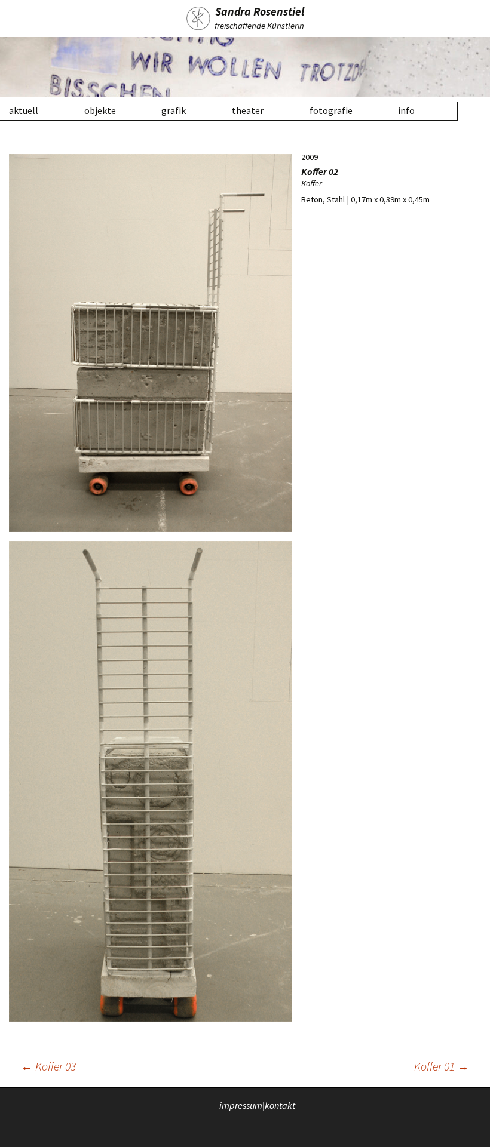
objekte (100, 110)
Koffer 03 (48, 1066)
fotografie (331, 110)
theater (248, 110)
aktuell (23, 110)
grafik (173, 110)
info (406, 110)
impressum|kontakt (257, 1104)
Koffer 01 (441, 1066)
